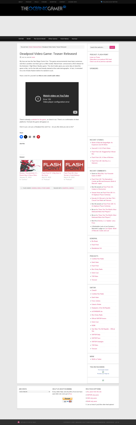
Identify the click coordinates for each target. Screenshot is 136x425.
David (33, 57)
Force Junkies (96, 301)
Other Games (53, 39)
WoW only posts (92, 401)
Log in (117, 422)
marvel (71, 188)
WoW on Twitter (96, 359)
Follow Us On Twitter (110, 2)
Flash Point (95, 245)
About (21, 2)
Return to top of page (28, 422)
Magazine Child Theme (83, 422)
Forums (44, 2)
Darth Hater (95, 262)
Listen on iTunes (95, 57)
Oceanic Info (72, 2)
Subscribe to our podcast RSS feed (101, 59)
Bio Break (95, 241)
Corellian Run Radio (98, 259)
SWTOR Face (96, 338)
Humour (74, 39)
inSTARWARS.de (97, 311)
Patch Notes (65, 39)
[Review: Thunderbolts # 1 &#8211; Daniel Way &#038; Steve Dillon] (30, 166)
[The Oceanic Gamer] (103, 372)
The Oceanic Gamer (43, 10)
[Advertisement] (102, 21)
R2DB (93, 325)
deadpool (65, 188)
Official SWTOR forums (99, 318)
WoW (29, 39)
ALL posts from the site (94, 392)
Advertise (53, 2)
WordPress (110, 422)
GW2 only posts (92, 398)
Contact (62, 2)
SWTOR (21, 39)
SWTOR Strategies (97, 341)
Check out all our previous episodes (101, 61)
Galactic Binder (96, 304)
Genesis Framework (98, 422)
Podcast (28, 2)
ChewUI (94, 290)
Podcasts (108, 200)
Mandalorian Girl (97, 248)
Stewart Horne (96, 192)
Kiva (70, 394)
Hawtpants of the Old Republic (101, 308)
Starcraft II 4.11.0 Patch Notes (101, 148)
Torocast (94, 280)
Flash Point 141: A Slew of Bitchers (102, 157)
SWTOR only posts (93, 395)
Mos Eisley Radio (97, 269)
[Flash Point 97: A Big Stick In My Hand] (52, 166)
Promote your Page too (103, 373)
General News (36, 188)
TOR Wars (95, 276)
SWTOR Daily (96, 334)
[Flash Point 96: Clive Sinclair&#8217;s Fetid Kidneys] (74, 166)
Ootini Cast (95, 273)
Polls (36, 2)
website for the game (39, 119)
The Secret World (39, 39)
